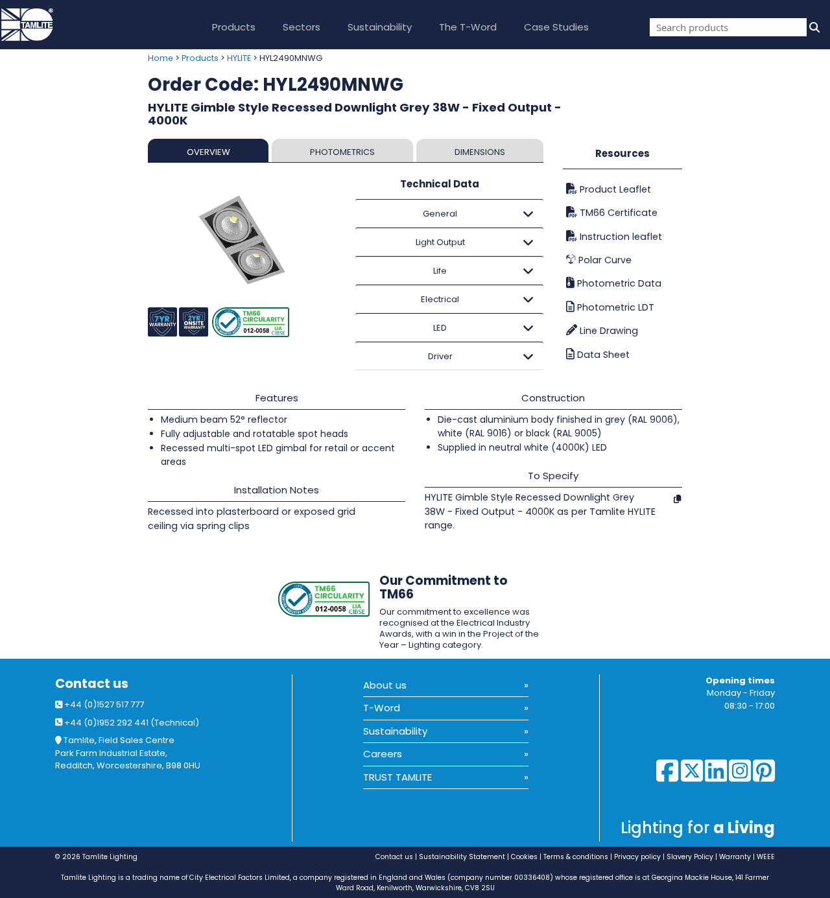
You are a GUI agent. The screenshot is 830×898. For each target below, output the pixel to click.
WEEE (766, 857)
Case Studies (556, 27)
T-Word (381, 708)
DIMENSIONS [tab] (480, 152)
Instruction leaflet (619, 236)
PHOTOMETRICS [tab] (342, 152)
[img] (813, 27)
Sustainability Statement (462, 857)
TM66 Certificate (617, 212)
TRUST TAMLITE (397, 777)
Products (233, 27)
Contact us (91, 683)
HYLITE (239, 58)
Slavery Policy (690, 857)
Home (160, 58)
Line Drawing (607, 330)
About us (385, 685)
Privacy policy (637, 857)
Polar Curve (604, 260)
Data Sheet (602, 354)
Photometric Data (618, 283)
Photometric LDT (614, 307)
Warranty (735, 857)
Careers (382, 754)
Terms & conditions (575, 857)
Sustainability (380, 27)
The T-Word (468, 27)
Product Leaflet (614, 189)
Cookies (524, 857)
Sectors (301, 27)
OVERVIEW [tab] (208, 152)
